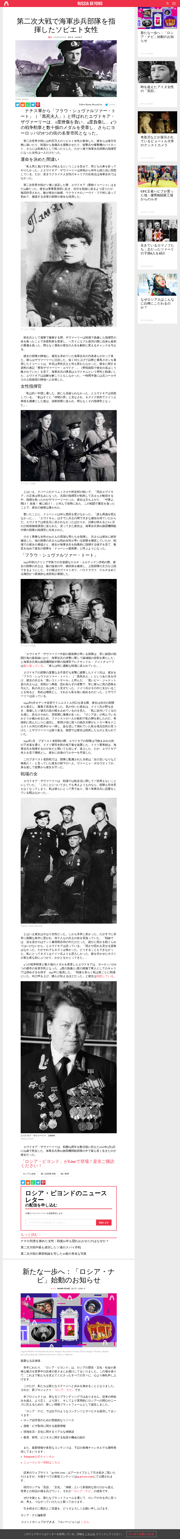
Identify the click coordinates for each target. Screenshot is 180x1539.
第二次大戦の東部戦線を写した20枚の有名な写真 (53, 1253)
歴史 (50, 37)
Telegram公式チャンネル (38, 1456)
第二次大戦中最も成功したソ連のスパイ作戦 (51, 1247)
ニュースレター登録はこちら (41, 1462)
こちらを (90, 1534)
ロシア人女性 (29, 1174)
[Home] (6, 3)
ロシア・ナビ (82, 1491)
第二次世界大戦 (48, 1174)
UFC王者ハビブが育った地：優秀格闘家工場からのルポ (157, 195)
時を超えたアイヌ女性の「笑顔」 (157, 89)
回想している (105, 976)
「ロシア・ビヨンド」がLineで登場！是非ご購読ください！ (67, 1164)
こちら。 (86, 1522)
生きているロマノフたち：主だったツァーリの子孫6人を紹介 (157, 249)
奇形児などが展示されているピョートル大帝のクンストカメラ (157, 141)
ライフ (53, 1289)
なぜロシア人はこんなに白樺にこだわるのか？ (157, 303)
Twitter (112, 105)
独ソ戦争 (65, 1174)
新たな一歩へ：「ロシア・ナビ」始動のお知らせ (157, 37)
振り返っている (33, 666)
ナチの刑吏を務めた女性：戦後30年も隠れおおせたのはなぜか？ (65, 1241)
